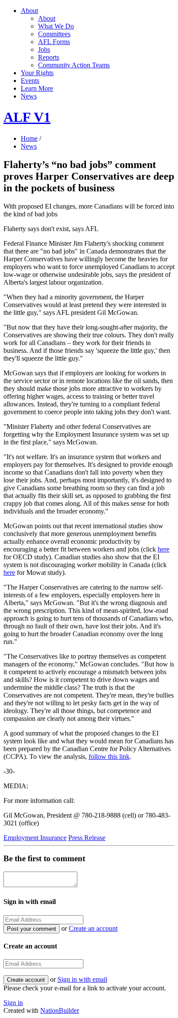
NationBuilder (59, 1010)
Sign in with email (82, 979)
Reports (48, 57)
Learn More (37, 88)
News (29, 96)
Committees (54, 34)
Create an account (93, 928)
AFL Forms (54, 41)
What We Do (56, 26)
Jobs (44, 49)
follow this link (109, 756)
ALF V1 (27, 117)
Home (29, 138)
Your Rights (37, 72)
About (29, 10)
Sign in (13, 1002)
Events (30, 80)
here (163, 549)
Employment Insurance (35, 837)
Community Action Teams (74, 65)
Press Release (86, 837)
